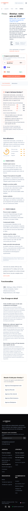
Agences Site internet (11, 394)
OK (24, 438)
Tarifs (3, 471)
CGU (16, 493)
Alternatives (14, 83)
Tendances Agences (7, 482)
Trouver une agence (7, 455)
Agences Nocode (9, 389)
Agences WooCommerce (11, 398)
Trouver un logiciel (19, 455)
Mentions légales (19, 486)
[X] (5, 506)
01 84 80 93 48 (6, 444)
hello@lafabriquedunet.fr (8, 442)
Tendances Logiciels (7, 484)
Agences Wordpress (10, 402)
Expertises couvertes (7, 457)
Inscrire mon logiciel (20, 462)
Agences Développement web (13, 385)
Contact (17, 481)
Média (3, 479)
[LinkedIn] (9, 506)
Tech (12, 8)
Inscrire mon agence (7, 466)
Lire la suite (6, 275)
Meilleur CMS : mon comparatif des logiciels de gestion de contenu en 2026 (17, 20)
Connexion (4, 469)
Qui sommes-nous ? (20, 483)
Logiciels (6, 8)
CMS (16, 8)
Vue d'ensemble (6, 83)
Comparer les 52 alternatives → (14, 76)
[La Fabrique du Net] (4, 3)
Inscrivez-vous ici (14, 51)
